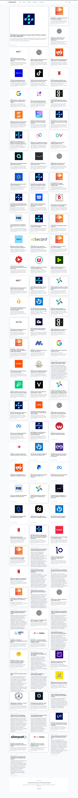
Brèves (24, 2)
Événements (35, 2)
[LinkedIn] (69, 2)
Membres (29, 2)
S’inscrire (39, 788)
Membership (41, 2)
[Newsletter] (66, 2)
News (20, 2)
